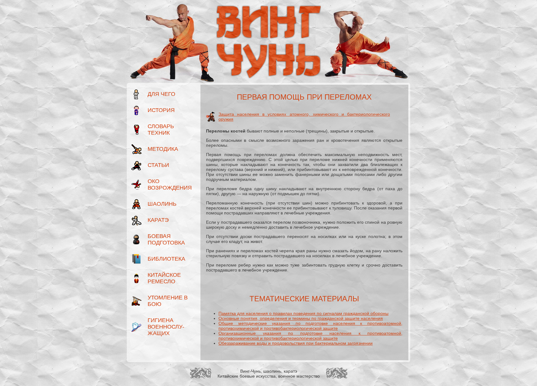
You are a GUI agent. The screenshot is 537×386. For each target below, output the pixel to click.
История (161, 110)
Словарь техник (161, 129)
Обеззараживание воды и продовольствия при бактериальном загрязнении (295, 343)
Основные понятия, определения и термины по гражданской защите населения (300, 318)
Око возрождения (168, 184)
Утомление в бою (168, 300)
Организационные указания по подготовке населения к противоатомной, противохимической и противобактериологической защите (310, 336)
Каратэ (158, 220)
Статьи (158, 165)
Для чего (161, 94)
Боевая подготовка (166, 239)
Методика (163, 149)
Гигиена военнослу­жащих (166, 326)
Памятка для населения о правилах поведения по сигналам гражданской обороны (303, 313)
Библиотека (166, 259)
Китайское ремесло (164, 278)
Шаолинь (162, 204)
